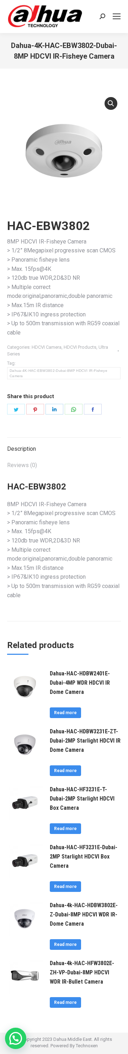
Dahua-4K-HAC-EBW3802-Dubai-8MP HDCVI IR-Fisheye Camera (58, 373)
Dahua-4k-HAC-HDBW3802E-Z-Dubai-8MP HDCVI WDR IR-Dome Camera (84, 914)
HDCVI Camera (47, 347)
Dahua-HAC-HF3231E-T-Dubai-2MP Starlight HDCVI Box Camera (82, 798)
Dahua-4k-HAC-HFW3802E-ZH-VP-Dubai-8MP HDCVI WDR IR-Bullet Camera (82, 972)
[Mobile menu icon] (116, 16)
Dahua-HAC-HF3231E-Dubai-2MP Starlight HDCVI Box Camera (83, 856)
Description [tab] (21, 448)
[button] (111, 103)
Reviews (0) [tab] (22, 465)
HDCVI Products (80, 347)
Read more (65, 712)
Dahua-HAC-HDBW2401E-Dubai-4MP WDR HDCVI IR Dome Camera (80, 682)
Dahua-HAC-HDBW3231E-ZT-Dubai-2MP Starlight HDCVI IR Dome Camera (85, 740)
